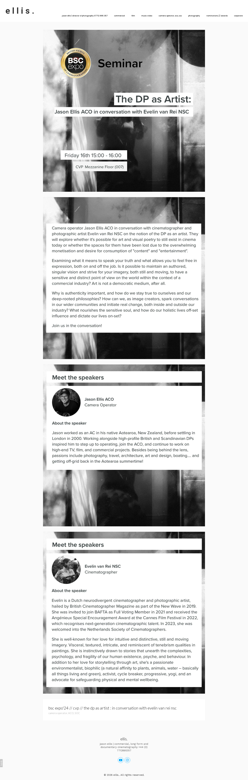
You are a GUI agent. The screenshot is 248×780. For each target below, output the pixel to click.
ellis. (124, 738)
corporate (238, 16)
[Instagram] (127, 760)
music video (146, 16)
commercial (119, 16)
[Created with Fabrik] (1, 763)
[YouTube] (120, 760)
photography (194, 16)
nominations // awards (217, 16)
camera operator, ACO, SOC (170, 16)
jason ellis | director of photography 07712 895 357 (85, 16)
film (133, 16)
